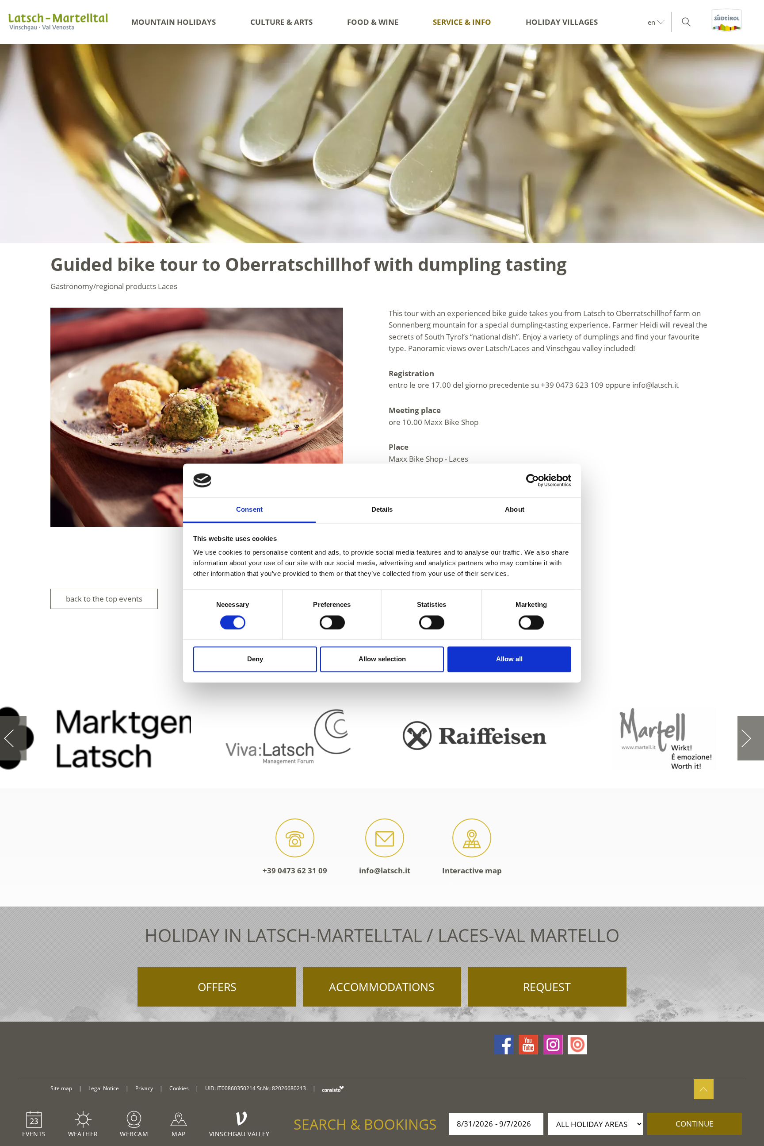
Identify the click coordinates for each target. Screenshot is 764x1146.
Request (547, 986)
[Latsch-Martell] (58, 22)
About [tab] (514, 509)
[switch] (332, 622)
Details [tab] (382, 509)
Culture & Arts (281, 22)
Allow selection (382, 659)
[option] (382, 143)
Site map (61, 1088)
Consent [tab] (249, 509)
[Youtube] (528, 1044)
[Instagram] (553, 1044)
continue (694, 1124)
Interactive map (472, 870)
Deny (255, 659)
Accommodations (382, 986)
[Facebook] (504, 1044)
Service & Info (462, 22)
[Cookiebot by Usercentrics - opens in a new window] (532, 480)
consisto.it (333, 1088)
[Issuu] (577, 1044)
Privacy (144, 1088)
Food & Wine (373, 22)
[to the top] (704, 1089)
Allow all (509, 659)
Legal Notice (103, 1088)
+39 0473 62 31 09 (295, 870)
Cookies (179, 1088)
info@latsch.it (384, 870)
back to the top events (104, 599)
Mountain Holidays (173, 22)
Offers (217, 986)
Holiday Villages (562, 22)
